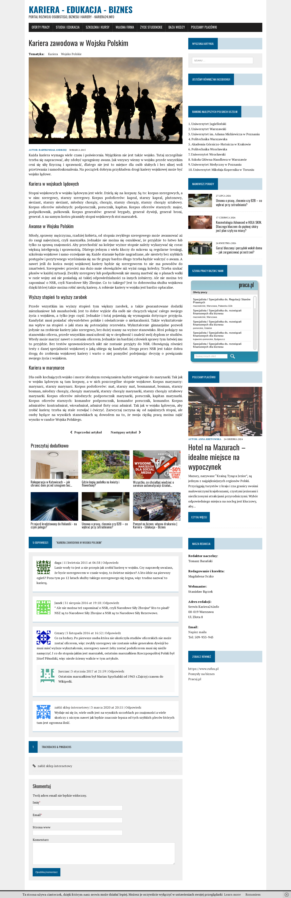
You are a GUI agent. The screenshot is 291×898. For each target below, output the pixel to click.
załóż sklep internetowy (71, 707)
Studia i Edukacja (68, 27)
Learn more (232, 894)
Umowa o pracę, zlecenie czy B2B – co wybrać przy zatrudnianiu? (239, 202)
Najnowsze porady (203, 184)
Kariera (53, 54)
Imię (36, 802)
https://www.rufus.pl (203, 669)
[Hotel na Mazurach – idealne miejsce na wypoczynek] (225, 433)
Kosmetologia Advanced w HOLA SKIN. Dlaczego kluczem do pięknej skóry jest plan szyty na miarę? (239, 226)
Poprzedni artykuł (88, 432)
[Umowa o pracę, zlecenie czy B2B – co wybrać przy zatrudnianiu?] (200, 204)
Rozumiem (253, 894)
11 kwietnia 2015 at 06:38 (81, 562)
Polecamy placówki (204, 27)
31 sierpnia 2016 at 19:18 (83, 603)
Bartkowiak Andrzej (53, 149)
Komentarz (41, 839)
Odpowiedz (111, 562)
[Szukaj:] (222, 60)
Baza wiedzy (176, 27)
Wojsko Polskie (71, 54)
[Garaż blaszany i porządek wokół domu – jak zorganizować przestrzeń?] (200, 252)
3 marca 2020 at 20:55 (107, 707)
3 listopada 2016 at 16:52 (84, 633)
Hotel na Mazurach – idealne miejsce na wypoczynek (217, 456)
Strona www (41, 827)
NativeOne (105, 534)
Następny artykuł (124, 432)
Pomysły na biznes (201, 674)
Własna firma (125, 27)
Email (37, 815)
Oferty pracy (41, 27)
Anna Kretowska (209, 439)
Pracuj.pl (194, 679)
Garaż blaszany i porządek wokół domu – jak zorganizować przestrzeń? (239, 250)
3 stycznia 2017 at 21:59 (88, 671)
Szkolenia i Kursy (97, 27)
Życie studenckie (151, 27)
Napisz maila (197, 632)
